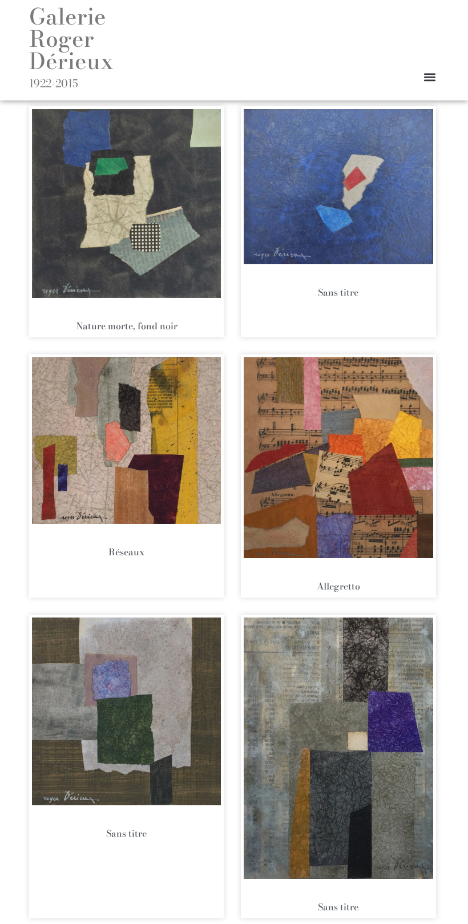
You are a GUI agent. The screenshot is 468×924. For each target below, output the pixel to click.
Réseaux (126, 552)
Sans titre (338, 292)
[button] (429, 76)
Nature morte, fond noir (126, 326)
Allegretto (338, 586)
